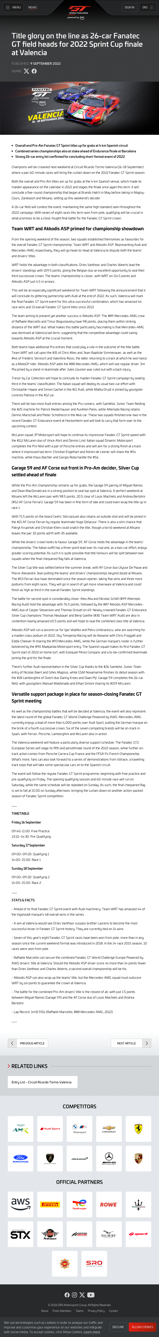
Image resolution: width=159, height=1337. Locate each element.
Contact (113, 1311)
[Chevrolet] (109, 1129)
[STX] (20, 1234)
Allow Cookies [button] (142, 1327)
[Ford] (20, 1158)
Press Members (62, 1311)
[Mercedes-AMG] (109, 1158)
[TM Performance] (50, 1234)
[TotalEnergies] (79, 1204)
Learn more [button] (92, 1332)
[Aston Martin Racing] (20, 1129)
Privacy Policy (96, 1311)
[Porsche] (138, 1158)
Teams (80, 1311)
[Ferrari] (138, 1129)
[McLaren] (79, 1158)
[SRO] (94, 1264)
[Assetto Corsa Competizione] (79, 1234)
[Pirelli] (50, 1204)
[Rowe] (109, 1204)
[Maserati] (138, 1204)
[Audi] (50, 1129)
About (44, 1311)
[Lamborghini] (50, 1158)
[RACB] (65, 1264)
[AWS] (20, 1204)
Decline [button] (118, 1327)
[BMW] (79, 1129)
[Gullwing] (109, 1234)
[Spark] (138, 1234)
